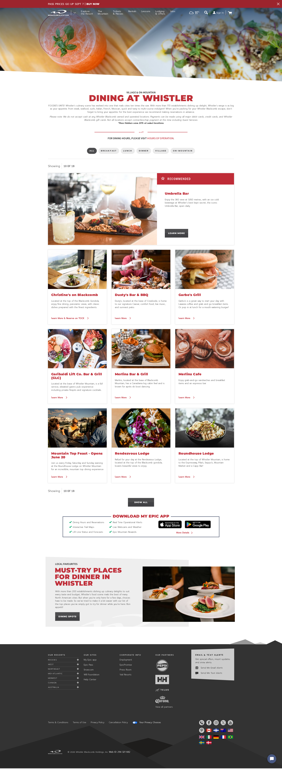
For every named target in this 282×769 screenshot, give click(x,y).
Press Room (125, 669)
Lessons (145, 11)
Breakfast (109, 151)
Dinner (144, 151)
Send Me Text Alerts (211, 673)
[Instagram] (215, 722)
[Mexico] (208, 737)
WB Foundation (91, 674)
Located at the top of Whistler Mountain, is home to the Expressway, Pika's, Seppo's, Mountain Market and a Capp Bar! (204, 462)
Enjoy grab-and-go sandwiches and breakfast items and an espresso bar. (202, 382)
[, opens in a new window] (189, 594)
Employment (126, 659)
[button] (193, 13)
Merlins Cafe (190, 374)
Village (160, 151)
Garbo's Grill (190, 295)
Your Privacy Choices (149, 722)
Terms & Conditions (58, 722)
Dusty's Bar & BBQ (131, 295)
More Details (182, 532)
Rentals (132, 11)
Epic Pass (88, 664)
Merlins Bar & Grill (131, 374)
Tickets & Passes (118, 13)
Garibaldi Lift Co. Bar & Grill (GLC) (76, 376)
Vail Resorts (125, 674)
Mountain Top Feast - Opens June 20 (76, 455)
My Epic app (90, 659)
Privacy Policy (97, 722)
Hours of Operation (160, 138)
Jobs (172, 11)
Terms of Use (79, 722)
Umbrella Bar (177, 193)
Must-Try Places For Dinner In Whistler (88, 576)
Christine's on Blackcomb (74, 295)
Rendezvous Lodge (132, 453)
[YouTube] (230, 722)
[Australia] (222, 730)
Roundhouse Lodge (196, 453)
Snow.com (89, 669)
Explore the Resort (87, 13)
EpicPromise (126, 664)
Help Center (90, 679)
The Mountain (103, 13)
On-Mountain (183, 151)
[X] (222, 722)
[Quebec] (215, 730)
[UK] (201, 737)
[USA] (230, 730)
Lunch (128, 151)
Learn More (176, 233)
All (93, 151)
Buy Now (93, 4)
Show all (141, 502)
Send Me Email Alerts (211, 667)
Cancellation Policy (118, 722)
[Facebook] (208, 722)
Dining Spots (67, 616)
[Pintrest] (201, 730)
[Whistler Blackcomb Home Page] (208, 730)
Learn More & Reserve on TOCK (68, 318)
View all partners (164, 706)
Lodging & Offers (160, 13)
